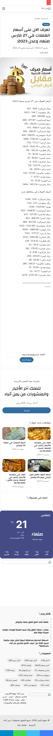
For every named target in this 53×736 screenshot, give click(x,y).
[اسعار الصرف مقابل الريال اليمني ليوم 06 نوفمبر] (39, 465)
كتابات (45, 685)
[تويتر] (28, 708)
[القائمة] (3, 9)
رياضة (10, 670)
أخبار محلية (42, 665)
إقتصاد (36, 18)
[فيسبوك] (32, 708)
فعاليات (26, 680)
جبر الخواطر (25, 670)
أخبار (45, 660)
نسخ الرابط (26, 360)
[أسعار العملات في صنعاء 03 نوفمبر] (13, 433)
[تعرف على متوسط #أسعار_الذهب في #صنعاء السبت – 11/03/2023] (39, 433)
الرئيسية (44, 18)
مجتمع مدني (30, 685)
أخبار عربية (14, 660)
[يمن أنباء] (46, 8)
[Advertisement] (26, 318)
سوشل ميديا (43, 675)
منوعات (15, 685)
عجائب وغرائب (42, 680)
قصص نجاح (11, 680)
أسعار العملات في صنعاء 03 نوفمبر (14, 444)
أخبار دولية (30, 660)
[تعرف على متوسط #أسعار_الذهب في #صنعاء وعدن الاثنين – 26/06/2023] (13, 465)
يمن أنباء (7, 720)
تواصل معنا (22, 725)
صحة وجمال (25, 675)
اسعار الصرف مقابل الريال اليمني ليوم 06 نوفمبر (40, 476)
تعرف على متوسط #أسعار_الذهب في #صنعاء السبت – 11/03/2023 (42, 447)
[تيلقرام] (24, 708)
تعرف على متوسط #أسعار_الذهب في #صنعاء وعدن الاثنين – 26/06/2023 (15, 479)
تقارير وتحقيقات (42, 670)
